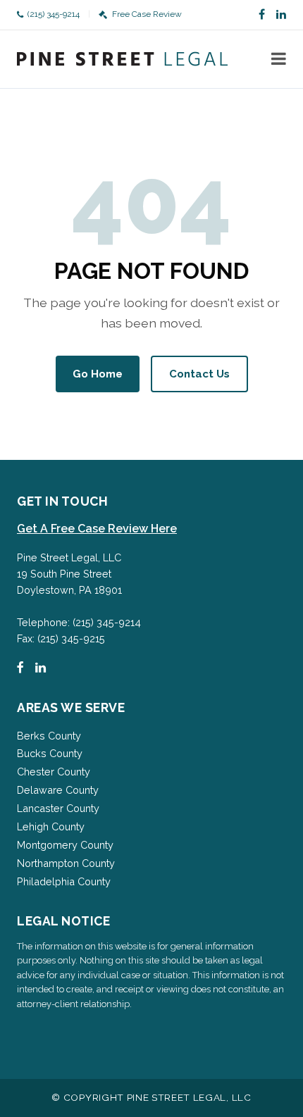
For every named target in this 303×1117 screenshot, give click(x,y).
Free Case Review (146, 14)
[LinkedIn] (281, 15)
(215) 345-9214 (53, 14)
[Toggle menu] (278, 59)
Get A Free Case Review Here (97, 528)
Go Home (98, 374)
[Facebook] (262, 15)
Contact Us (199, 374)
